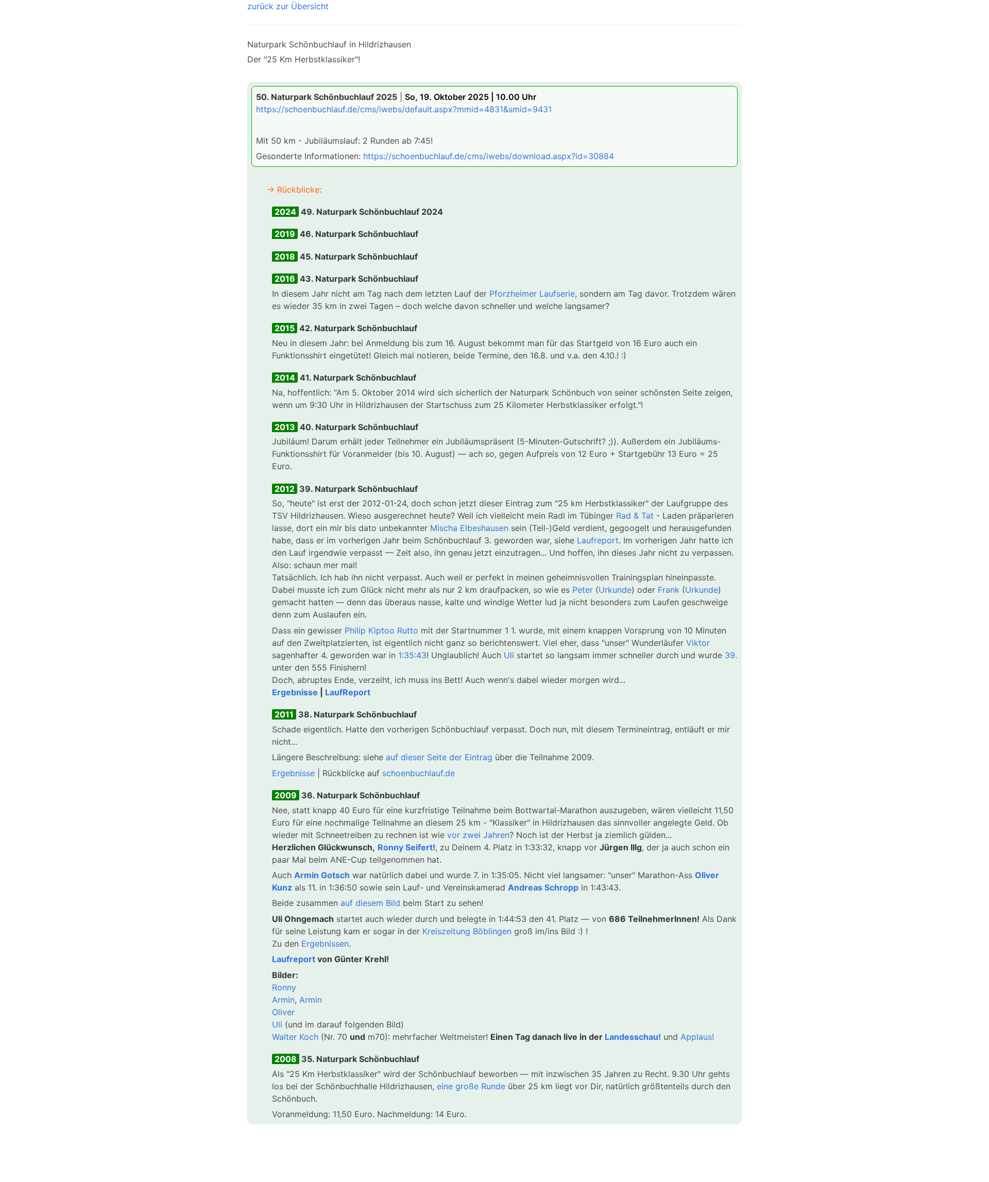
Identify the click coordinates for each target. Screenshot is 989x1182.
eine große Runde (471, 1086)
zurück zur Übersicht (288, 6)
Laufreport (598, 540)
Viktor (698, 643)
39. (731, 655)
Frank (668, 590)
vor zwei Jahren (478, 835)
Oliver (283, 1012)
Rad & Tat (635, 515)
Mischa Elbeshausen (469, 528)
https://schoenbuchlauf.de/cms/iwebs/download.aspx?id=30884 (488, 156)
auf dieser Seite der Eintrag (439, 757)
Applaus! (697, 1037)
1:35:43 (412, 655)
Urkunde (615, 590)
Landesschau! (633, 1037)
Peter (582, 590)
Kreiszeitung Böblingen (466, 931)
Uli (509, 655)
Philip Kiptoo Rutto (381, 630)
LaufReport (347, 692)
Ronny (284, 987)
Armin (283, 1000)
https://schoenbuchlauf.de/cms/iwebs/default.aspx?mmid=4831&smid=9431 (404, 109)
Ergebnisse (295, 692)
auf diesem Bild (370, 903)
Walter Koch (295, 1037)
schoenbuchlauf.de (418, 773)
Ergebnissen (325, 943)
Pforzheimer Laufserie (532, 293)
